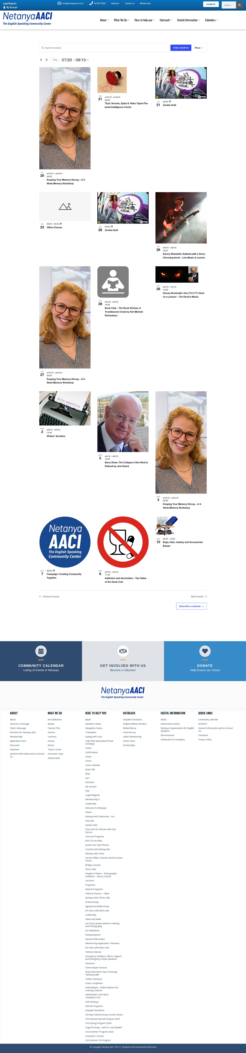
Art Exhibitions (55, 719)
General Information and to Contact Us (27, 755)
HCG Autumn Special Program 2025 (102, 1018)
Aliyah (88, 719)
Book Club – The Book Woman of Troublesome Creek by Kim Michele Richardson (124, 311)
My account (90, 786)
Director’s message (19, 723)
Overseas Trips (55, 753)
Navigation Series (93, 728)
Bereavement (167, 735)
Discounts (15, 745)
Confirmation (91, 752)
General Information (95, 939)
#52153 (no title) (93, 840)
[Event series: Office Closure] (61, 223)
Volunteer (15, 749)
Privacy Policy (205, 739)
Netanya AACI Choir (94, 853)
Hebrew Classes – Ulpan (97, 893)
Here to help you (143, 20)
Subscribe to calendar (190, 606)
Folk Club (89, 820)
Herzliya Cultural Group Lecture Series (104, 1014)
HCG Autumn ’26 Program (98, 1040)
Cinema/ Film (54, 728)
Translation (90, 732)
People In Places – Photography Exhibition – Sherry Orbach (101, 875)
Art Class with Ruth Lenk (97, 910)
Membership (16, 736)
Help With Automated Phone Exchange (99, 742)
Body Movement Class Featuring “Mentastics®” (101, 973)
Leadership (90, 803)
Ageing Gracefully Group (97, 906)
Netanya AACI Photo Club (97, 897)
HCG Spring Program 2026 (98, 1023)
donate (205, 666)
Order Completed (94, 983)
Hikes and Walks (93, 919)
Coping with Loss (93, 736)
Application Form (18, 740)
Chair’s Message (18, 728)
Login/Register (92, 795)
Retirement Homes (170, 723)
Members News (93, 723)
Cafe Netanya (92, 1001)
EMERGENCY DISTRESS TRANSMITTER (96, 996)
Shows (51, 745)
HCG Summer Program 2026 (99, 1031)
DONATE (202, 723)
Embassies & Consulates (173, 739)
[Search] (239, 5)
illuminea (152, 1047)
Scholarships (129, 745)
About (103, 20)
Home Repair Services (96, 967)
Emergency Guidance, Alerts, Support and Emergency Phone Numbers (103, 957)
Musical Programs (94, 889)
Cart (87, 777)
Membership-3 (92, 799)
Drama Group (92, 901)
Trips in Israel (54, 749)
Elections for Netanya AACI (23, 732)
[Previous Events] (41, 59)
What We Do (120, 20)
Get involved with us (123, 666)
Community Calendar (41, 666)
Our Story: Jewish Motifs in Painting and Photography (102, 925)
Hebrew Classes (93, 951)
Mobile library (129, 728)
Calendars (210, 20)
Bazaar (51, 723)
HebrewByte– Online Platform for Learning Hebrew (101, 989)
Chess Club (90, 869)
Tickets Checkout (93, 978)
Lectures (52, 736)
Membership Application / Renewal (102, 943)
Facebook (203, 735)
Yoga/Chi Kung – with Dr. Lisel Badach (103, 1027)
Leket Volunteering (132, 736)
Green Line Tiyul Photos (97, 844)
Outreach (165, 20)
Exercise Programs (94, 836)
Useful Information (187, 20)
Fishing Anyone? (93, 934)
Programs (90, 884)
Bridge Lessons (93, 864)
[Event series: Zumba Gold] (170, 101)
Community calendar (208, 719)
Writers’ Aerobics (56, 436)
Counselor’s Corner (94, 1035)
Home (88, 748)
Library (51, 740)
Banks (164, 719)
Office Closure (54, 227)
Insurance (90, 963)
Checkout (89, 782)
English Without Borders (135, 723)
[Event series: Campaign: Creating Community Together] (54, 570)
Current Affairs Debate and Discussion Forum (104, 859)
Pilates (88, 812)
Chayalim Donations (94, 1010)
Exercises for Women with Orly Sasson (100, 830)
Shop (87, 773)
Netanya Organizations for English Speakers (177, 729)
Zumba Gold (169, 105)
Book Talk (90, 769)
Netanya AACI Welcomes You (99, 816)
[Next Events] (46, 59)
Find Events (180, 47)
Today (55, 59)
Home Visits (129, 740)
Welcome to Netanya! (95, 807)
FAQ (87, 790)
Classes (51, 732)
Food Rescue (129, 732)
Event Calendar (92, 765)
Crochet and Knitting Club (97, 849)
